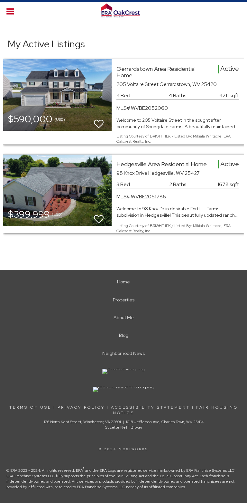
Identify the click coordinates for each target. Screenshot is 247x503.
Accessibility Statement (150, 407)
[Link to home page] (123, 10)
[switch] (99, 121)
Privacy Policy (81, 407)
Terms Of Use (30, 407)
